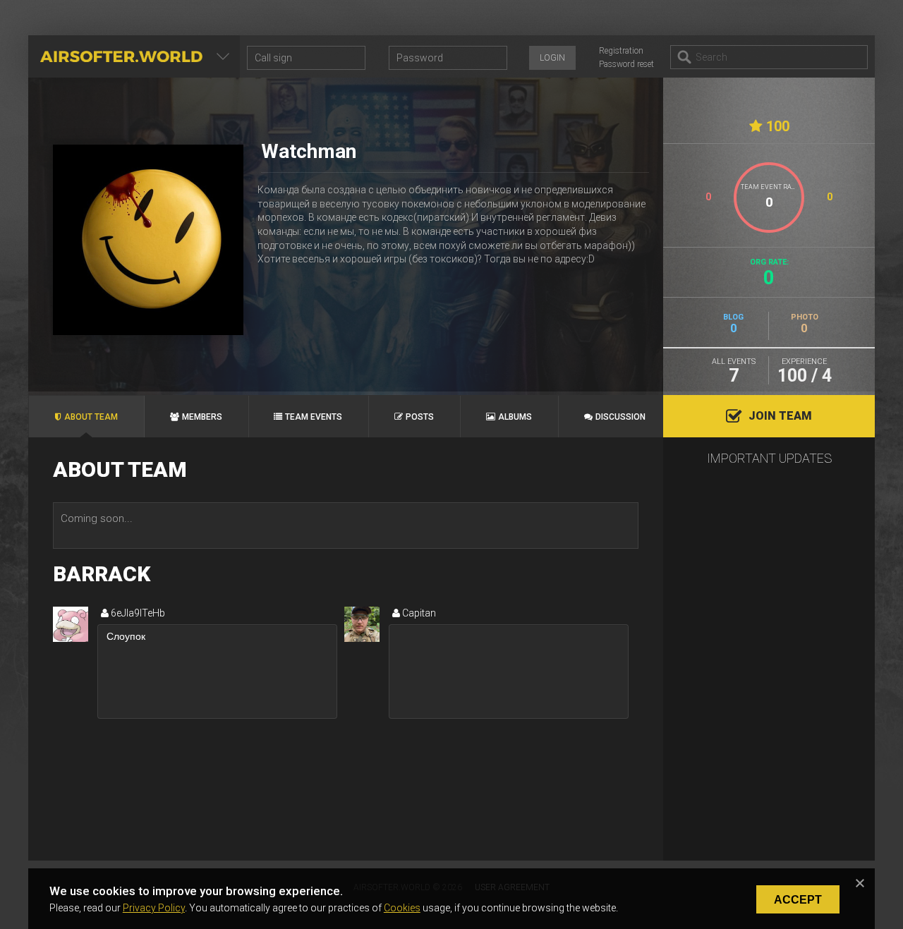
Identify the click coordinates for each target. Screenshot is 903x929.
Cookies (402, 907)
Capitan (418, 613)
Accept (798, 900)
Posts (420, 417)
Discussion (620, 417)
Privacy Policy (154, 907)
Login (552, 58)
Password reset (626, 64)
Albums (515, 417)
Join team (780, 416)
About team (91, 417)
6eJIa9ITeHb (137, 613)
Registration (621, 51)
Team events (313, 417)
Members (202, 417)
